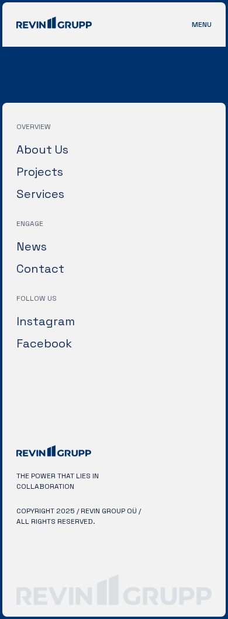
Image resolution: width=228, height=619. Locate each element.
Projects (39, 171)
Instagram (45, 321)
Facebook (44, 343)
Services (40, 193)
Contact (40, 268)
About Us (42, 149)
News (31, 246)
